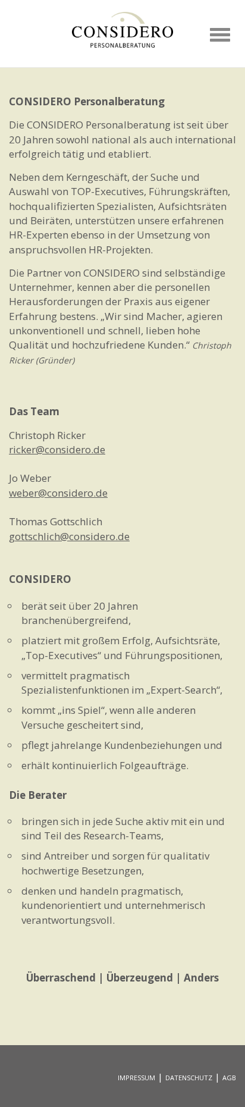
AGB (229, 1077)
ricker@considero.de (57, 449)
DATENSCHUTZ (188, 1077)
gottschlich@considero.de (69, 536)
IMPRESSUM (136, 1077)
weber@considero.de (58, 493)
